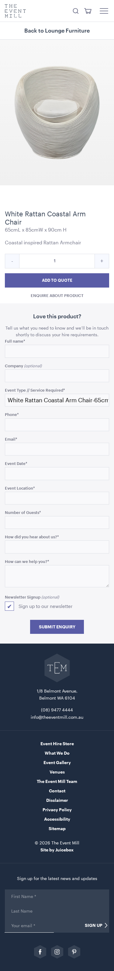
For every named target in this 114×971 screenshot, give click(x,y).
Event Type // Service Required (35, 390)
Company (14, 365)
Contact (57, 790)
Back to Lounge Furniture (57, 30)
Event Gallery (57, 762)
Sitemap (57, 828)
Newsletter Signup (22, 597)
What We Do (57, 753)
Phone (12, 414)
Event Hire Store (57, 743)
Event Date (16, 463)
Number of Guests (23, 512)
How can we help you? (27, 561)
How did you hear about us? (32, 536)
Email (11, 439)
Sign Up (93, 925)
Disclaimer (57, 800)
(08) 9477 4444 (57, 709)
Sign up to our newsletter (46, 606)
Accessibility (57, 819)
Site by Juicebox (57, 849)
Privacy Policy (57, 809)
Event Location (20, 488)
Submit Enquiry (57, 626)
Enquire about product (57, 295)
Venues (57, 771)
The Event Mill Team (57, 781)
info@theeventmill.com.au (57, 717)
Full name (15, 341)
